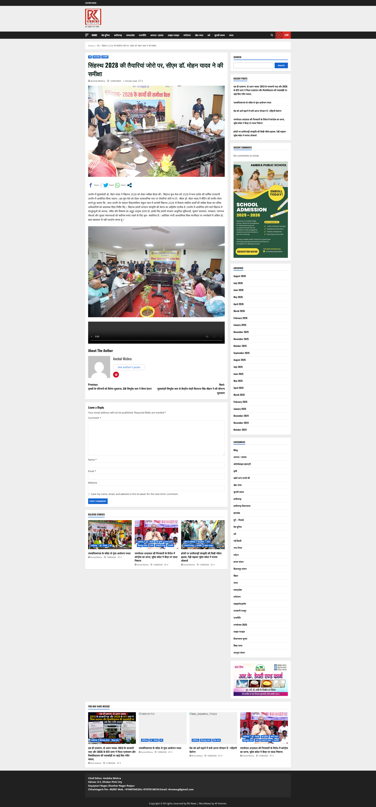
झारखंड (237, 513)
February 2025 (240, 402)
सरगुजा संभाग (239, 652)
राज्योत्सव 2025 (240, 624)
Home (94, 35)
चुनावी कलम (219, 35)
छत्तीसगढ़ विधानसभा (242, 506)
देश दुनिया (105, 35)
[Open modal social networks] (129, 185)
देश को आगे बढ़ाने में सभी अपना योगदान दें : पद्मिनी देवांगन (257, 111)
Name (92, 459)
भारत (231, 35)
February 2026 (240, 318)
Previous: (120, 387)
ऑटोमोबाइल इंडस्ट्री (242, 464)
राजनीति (142, 35)
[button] (87, 35)
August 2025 (240, 360)
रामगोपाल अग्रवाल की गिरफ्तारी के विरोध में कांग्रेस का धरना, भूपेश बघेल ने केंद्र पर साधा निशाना (156, 556)
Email (92, 471)
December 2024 (241, 415)
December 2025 (241, 332)
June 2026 (239, 290)
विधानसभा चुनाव (240, 638)
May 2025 (238, 381)
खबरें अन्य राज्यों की (242, 478)
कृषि (185, 542)
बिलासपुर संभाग (143, 545)
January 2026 (240, 325)
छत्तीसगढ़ (118, 35)
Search (237, 57)
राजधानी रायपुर (161, 545)
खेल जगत (199, 35)
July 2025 (238, 367)
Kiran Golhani (95, 763)
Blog (236, 450)
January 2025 (240, 409)
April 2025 (239, 388)
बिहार (236, 575)
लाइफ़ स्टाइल (173, 35)
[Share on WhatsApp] (120, 185)
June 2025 (238, 374)
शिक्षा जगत (238, 645)
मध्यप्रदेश (130, 35)
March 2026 (239, 311)
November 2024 (241, 422)
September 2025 (242, 353)
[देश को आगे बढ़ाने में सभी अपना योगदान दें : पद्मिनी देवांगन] (213, 728)
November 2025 (241, 339)
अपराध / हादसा (156, 35)
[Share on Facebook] (93, 185)
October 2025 (240, 346)
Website (92, 482)
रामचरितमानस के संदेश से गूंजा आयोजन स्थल (109, 553)
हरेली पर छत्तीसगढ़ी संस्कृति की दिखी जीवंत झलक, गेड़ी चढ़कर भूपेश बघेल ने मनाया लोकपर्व (201, 556)
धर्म (209, 35)
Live (287, 35)
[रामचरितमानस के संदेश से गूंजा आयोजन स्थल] (110, 534)
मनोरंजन (187, 35)
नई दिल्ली (237, 540)
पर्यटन (236, 555)
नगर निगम (238, 547)
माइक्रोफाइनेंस (240, 603)
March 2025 (239, 394)
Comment (94, 417)
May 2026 (238, 297)
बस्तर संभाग (169, 542)
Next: (191, 389)
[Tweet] (108, 185)
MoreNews (205, 803)
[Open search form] (272, 35)
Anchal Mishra (98, 81)
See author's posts (129, 367)
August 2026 (240, 276)
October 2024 (240, 429)
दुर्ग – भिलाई (103, 545)
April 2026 (239, 304)
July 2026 (238, 283)
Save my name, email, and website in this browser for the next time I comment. (134, 494)
